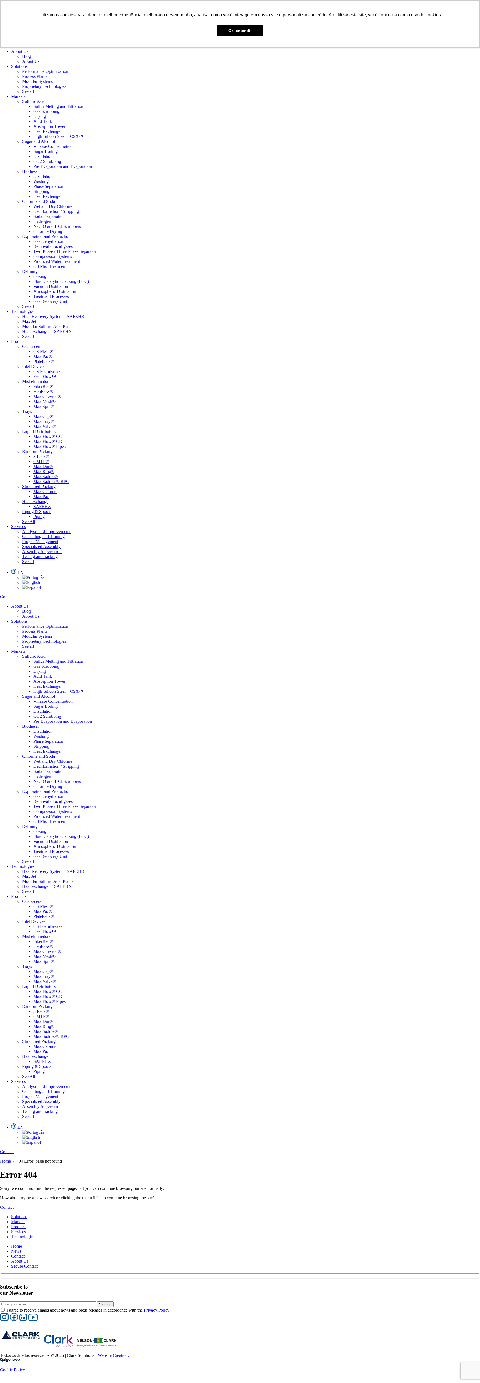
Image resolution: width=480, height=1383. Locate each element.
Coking (39, 276)
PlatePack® (43, 361)
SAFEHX (42, 506)
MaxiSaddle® (45, 476)
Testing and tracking (40, 556)
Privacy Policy (156, 1310)
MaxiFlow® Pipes (49, 446)
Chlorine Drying (47, 231)
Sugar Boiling (45, 151)
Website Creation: (113, 1355)
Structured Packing (39, 486)
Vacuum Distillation (50, 286)
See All (28, 521)
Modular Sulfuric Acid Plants (47, 326)
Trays (27, 411)
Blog (26, 56)
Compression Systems (52, 256)
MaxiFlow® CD (47, 441)
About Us (19, 51)
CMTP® (41, 461)
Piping (39, 516)
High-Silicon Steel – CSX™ (58, 136)
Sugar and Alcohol (38, 141)
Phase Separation (48, 186)
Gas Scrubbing (46, 111)
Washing (41, 181)
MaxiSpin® (43, 406)
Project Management (40, 541)
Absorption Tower (49, 126)
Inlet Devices (33, 366)
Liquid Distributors (39, 431)
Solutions (19, 66)
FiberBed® (43, 386)
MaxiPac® (42, 356)
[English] (31, 582)
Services (18, 526)
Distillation (42, 156)
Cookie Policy (12, 1369)
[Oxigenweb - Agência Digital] (10, 1360)
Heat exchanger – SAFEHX (47, 331)
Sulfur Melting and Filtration (58, 106)
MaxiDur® (43, 466)
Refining (30, 271)
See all (28, 91)
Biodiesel (30, 171)
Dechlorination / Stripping (56, 211)
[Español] (31, 587)
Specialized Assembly (41, 546)
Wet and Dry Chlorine (52, 206)
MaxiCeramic (45, 491)
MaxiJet (29, 321)
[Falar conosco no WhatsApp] (4, 1380)
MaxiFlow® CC (47, 436)
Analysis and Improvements (46, 531)
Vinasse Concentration (53, 146)
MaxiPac (41, 496)
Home (5, 1161)
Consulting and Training (43, 536)
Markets (18, 96)
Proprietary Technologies (44, 86)
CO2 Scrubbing (47, 161)
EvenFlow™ (44, 376)
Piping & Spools (36, 511)
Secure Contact (24, 1266)
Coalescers (31, 346)
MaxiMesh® (44, 401)
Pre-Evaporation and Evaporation (62, 166)
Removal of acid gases (53, 246)
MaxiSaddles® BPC (51, 481)
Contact (18, 1256)
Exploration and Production (46, 236)
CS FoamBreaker (48, 371)
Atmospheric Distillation (54, 291)
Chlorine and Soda (38, 201)
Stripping (41, 191)
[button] (5, 1319)
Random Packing (37, 451)
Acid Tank (42, 121)
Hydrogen (42, 221)
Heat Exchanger (47, 131)
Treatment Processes (51, 296)
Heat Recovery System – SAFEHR (53, 316)
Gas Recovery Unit (50, 301)
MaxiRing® (43, 471)
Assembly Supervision (42, 551)
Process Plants (34, 76)
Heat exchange (35, 501)
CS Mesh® (43, 351)
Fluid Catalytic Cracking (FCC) (61, 281)
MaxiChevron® (47, 396)
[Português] (33, 577)
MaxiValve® (44, 426)
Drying (39, 116)
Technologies (22, 311)
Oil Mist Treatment (49, 266)
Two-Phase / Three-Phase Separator (64, 251)
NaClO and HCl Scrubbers (57, 226)
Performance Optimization (45, 71)
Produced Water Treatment (56, 261)
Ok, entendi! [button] (240, 30)
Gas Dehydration (48, 241)
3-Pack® (41, 456)
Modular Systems (37, 81)
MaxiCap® (43, 416)
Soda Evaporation (49, 216)
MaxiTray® (43, 421)
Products (18, 341)
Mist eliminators (36, 381)
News (16, 1251)
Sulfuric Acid (34, 101)
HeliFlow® (43, 391)
